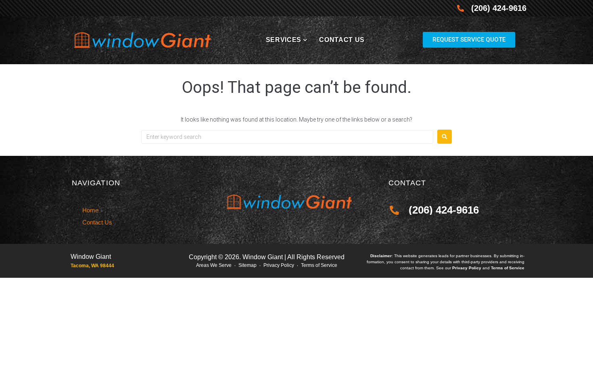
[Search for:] (287, 137)
